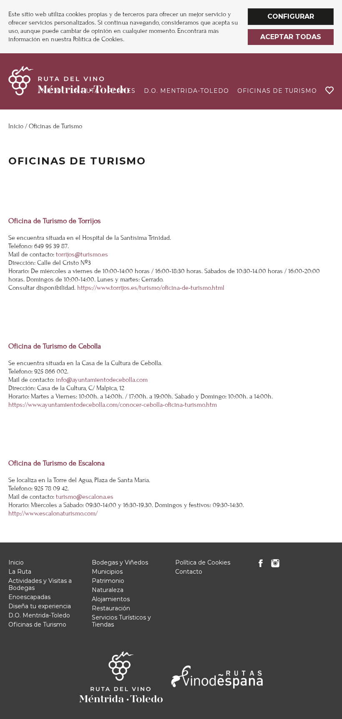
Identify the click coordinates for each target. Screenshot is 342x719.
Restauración (111, 608)
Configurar (290, 16)
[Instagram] (275, 565)
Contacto (188, 571)
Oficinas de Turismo (277, 91)
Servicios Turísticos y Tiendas (121, 621)
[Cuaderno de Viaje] (329, 90)
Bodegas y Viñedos (120, 562)
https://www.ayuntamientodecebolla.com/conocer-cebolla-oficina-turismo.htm (112, 404)
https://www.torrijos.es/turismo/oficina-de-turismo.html (150, 287)
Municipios (107, 571)
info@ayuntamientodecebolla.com (102, 379)
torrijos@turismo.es (82, 254)
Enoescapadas (29, 597)
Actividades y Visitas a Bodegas (40, 584)
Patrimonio (108, 581)
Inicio (15, 126)
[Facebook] (261, 565)
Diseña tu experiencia (39, 606)
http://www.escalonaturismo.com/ (53, 513)
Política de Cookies (202, 562)
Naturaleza (107, 590)
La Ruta (19, 571)
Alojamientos (111, 599)
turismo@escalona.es (84, 496)
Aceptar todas (290, 37)
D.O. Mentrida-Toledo (186, 91)
